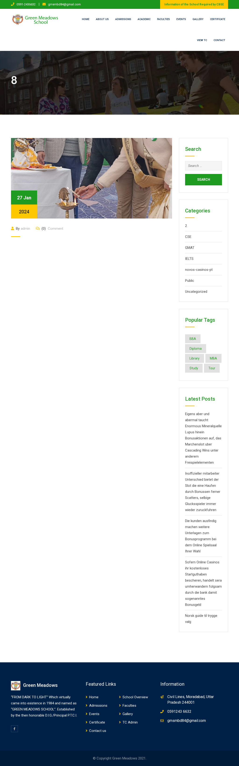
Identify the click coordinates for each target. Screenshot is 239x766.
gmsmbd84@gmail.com (64, 4)
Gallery (198, 19)
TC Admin (130, 722)
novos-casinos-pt (199, 270)
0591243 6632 (179, 711)
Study (194, 368)
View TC (202, 40)
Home (85, 19)
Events (181, 19)
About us (102, 19)
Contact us (97, 731)
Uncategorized (196, 291)
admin (25, 228)
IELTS (189, 259)
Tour (211, 368)
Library (195, 358)
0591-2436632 (26, 4)
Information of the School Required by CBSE (194, 4)
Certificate (217, 19)
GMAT (189, 248)
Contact (219, 40)
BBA (193, 339)
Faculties (163, 19)
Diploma (196, 348)
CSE (188, 237)
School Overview (135, 697)
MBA (213, 358)
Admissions (123, 19)
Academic (144, 19)
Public (189, 281)
